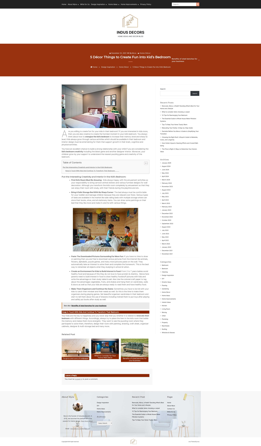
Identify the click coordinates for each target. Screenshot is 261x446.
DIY (163, 279)
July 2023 (165, 193)
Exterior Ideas (166, 282)
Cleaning (165, 272)
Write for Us (85, 4)
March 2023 (166, 203)
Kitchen (164, 305)
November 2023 (167, 186)
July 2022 (165, 230)
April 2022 (165, 240)
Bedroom (165, 268)
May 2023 (165, 196)
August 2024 (166, 166)
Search (162, 89)
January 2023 (166, 210)
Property (165, 322)
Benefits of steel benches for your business (184, 60)
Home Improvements (129, 4)
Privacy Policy (145, 4)
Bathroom (165, 265)
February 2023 (167, 207)
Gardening (165, 289)
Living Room (166, 309)
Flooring (164, 285)
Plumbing (165, 319)
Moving (164, 312)
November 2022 (167, 217)
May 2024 (165, 173)
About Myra (72, 4)
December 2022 (167, 213)
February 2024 (167, 183)
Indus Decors (130, 32)
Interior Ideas (166, 302)
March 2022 (166, 244)
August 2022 (166, 227)
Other (164, 316)
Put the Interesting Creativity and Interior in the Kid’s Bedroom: (87, 167)
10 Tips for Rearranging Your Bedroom (174, 115)
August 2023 (166, 190)
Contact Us (171, 409)
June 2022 (165, 233)
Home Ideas (112, 4)
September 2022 (167, 223)
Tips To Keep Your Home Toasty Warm (174, 124)
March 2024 (166, 180)
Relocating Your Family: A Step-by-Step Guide (177, 128)
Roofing (164, 329)
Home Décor (145, 53)
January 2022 (166, 247)
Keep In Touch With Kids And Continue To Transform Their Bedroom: (92, 171)
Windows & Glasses (168, 332)
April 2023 (165, 200)
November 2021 (167, 254)
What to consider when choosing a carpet (176, 112)
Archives (101, 417)
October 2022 (166, 220)
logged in (78, 379)
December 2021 (167, 250)
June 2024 (165, 169)
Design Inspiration (98, 4)
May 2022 (165, 237)
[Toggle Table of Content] (145, 163)
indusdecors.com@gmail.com (80, 428)
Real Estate (165, 326)
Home (64, 4)
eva (190, 441)
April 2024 (165, 176)
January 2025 (166, 163)
